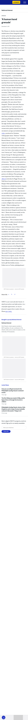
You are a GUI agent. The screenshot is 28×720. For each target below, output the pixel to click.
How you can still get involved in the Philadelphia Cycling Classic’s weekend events (12, 390)
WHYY (6, 2)
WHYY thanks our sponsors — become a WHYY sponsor (14, 289)
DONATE (16, 2)
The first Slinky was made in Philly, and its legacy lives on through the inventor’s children (13, 400)
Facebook (8, 294)
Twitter (11, 294)
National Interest (7, 10)
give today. (9, 311)
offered (4, 179)
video (3, 133)
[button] (3, 717)
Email (14, 294)
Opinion (4, 15)
